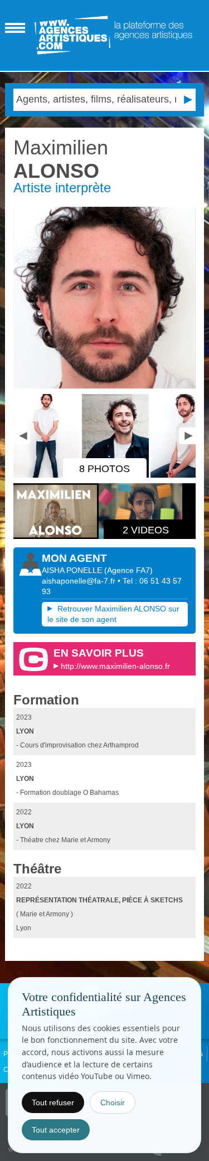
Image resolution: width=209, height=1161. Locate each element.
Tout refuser (53, 1102)
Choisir (112, 1102)
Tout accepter (56, 1129)
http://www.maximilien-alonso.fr (115, 666)
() (128, 570)
